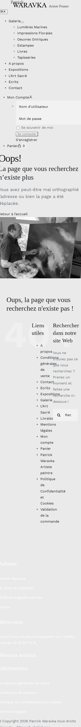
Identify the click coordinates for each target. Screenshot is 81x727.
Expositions (50, 394)
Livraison (48, 418)
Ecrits (45, 388)
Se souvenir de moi (36, 127)
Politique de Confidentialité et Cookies (52, 491)
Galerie (46, 400)
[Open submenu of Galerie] (22, 22)
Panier (45, 449)
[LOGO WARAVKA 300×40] (40, 3)
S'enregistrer (26, 140)
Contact (47, 382)
